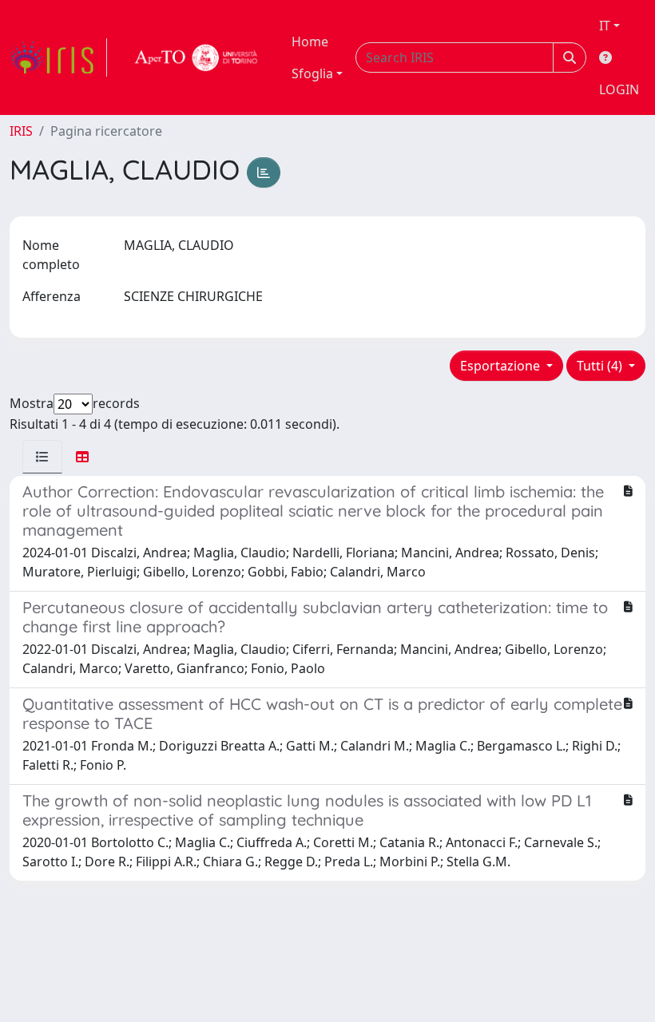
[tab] (42, 456)
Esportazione (501, 365)
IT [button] (604, 25)
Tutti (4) (601, 365)
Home (310, 41)
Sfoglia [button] (312, 73)
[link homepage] (58, 57)
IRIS (21, 131)
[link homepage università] (196, 57)
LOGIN (619, 89)
